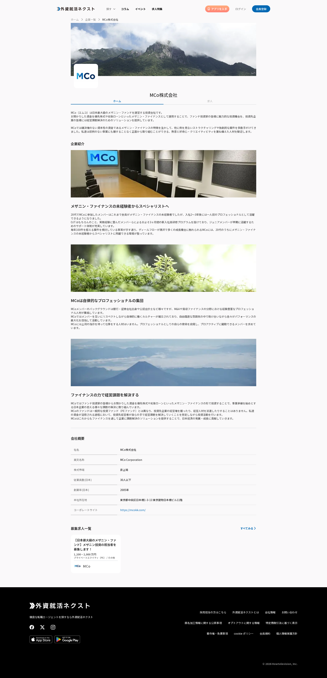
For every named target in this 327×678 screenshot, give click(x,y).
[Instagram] (53, 627)
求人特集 (157, 9)
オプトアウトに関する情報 (244, 623)
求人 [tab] (210, 101)
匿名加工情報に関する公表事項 (203, 623)
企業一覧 (90, 19)
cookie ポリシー (244, 633)
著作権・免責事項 (217, 633)
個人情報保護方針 (286, 633)
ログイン (240, 9)
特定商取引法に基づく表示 (281, 623)
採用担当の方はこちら (213, 612)
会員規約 (265, 633)
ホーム (75, 19)
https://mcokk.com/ (133, 510)
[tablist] (163, 101)
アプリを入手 (219, 9)
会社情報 (270, 612)
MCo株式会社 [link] (110, 19)
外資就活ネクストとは (245, 612)
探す (109, 9)
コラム (125, 9)
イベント (140, 9)
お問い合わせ (289, 612)
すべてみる (246, 528)
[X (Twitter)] (42, 627)
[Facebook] (32, 627)
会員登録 (261, 9)
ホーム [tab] (117, 101)
